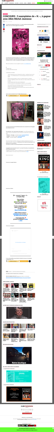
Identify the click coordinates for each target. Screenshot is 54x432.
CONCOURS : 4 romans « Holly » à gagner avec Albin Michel (30, 299)
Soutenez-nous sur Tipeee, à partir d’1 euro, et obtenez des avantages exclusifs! (14, 340)
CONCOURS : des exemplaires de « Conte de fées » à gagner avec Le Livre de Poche (14, 300)
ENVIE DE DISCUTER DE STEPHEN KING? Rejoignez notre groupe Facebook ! (18, 277)
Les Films (21, 3)
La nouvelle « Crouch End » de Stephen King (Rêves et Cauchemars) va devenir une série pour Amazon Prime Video (47, 114)
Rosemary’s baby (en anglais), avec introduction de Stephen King (22, 340)
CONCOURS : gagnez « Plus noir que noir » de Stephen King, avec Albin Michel (7, 300)
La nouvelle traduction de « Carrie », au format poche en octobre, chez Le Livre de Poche (47, 127)
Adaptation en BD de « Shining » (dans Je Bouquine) (6, 339)
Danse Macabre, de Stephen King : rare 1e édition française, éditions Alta (14, 330)
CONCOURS (29, 3)
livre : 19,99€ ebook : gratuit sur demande (44, 172)
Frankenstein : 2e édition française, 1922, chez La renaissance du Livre (31, 339)
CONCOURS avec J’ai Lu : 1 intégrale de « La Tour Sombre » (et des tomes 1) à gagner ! (23, 290)
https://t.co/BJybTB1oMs (20, 210)
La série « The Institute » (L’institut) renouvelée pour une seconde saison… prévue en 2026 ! (47, 107)
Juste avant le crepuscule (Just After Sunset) (19, 271)
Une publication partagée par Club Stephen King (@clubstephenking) (22, 253)
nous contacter (34, 419)
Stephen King (11, 3)
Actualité (6, 3)
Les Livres (16, 3)
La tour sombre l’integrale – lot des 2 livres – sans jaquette (6, 330)
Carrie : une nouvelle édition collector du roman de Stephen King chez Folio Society (47, 134)
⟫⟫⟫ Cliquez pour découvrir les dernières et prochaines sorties (43, 148)
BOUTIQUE (33, 3)
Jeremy (6, 21)
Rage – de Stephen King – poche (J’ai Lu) (31, 330)
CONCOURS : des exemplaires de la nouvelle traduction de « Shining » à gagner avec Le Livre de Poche (22, 300)
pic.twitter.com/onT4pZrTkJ (20, 215)
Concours (10, 271)
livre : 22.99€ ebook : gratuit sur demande (44, 194)
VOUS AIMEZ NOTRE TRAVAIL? (44, 3)
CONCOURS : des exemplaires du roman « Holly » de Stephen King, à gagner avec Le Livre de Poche (14, 290)
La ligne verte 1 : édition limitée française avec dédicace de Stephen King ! (23, 330)
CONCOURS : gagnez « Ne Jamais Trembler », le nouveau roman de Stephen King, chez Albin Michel (7, 290)
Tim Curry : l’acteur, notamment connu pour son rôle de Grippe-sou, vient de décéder (47, 120)
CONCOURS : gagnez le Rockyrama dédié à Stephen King (30, 289)
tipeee (27, 151)
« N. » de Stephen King (27, 63)
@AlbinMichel (16, 214)
